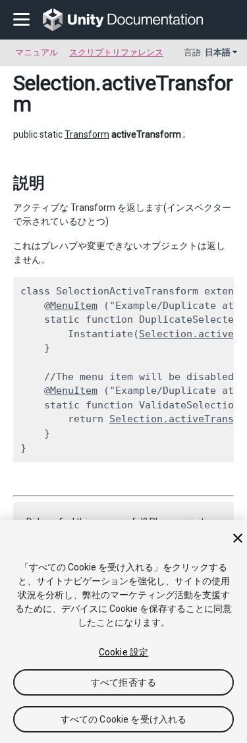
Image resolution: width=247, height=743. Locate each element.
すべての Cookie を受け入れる (124, 719)
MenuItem (73, 306)
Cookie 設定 (123, 652)
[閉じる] (238, 538)
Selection (54, 83)
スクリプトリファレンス (116, 52)
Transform (87, 134)
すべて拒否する (123, 682)
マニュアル (36, 52)
